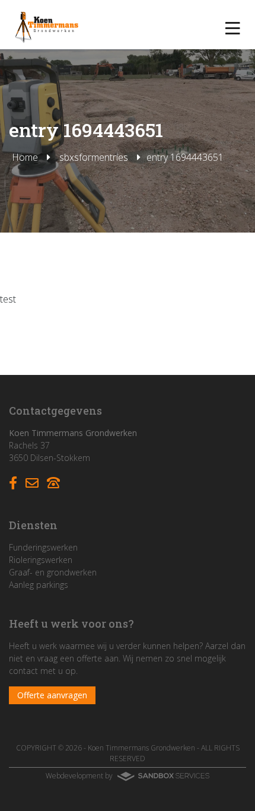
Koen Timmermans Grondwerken (141, 748)
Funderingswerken (43, 547)
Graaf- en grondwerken (53, 572)
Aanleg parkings (38, 584)
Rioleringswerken (40, 559)
